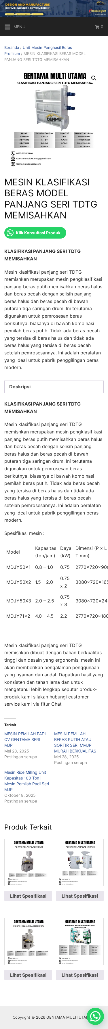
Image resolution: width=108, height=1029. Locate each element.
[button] (94, 78)
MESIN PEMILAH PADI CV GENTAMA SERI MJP (25, 739)
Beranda (11, 47)
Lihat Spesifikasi (28, 896)
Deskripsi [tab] (20, 386)
